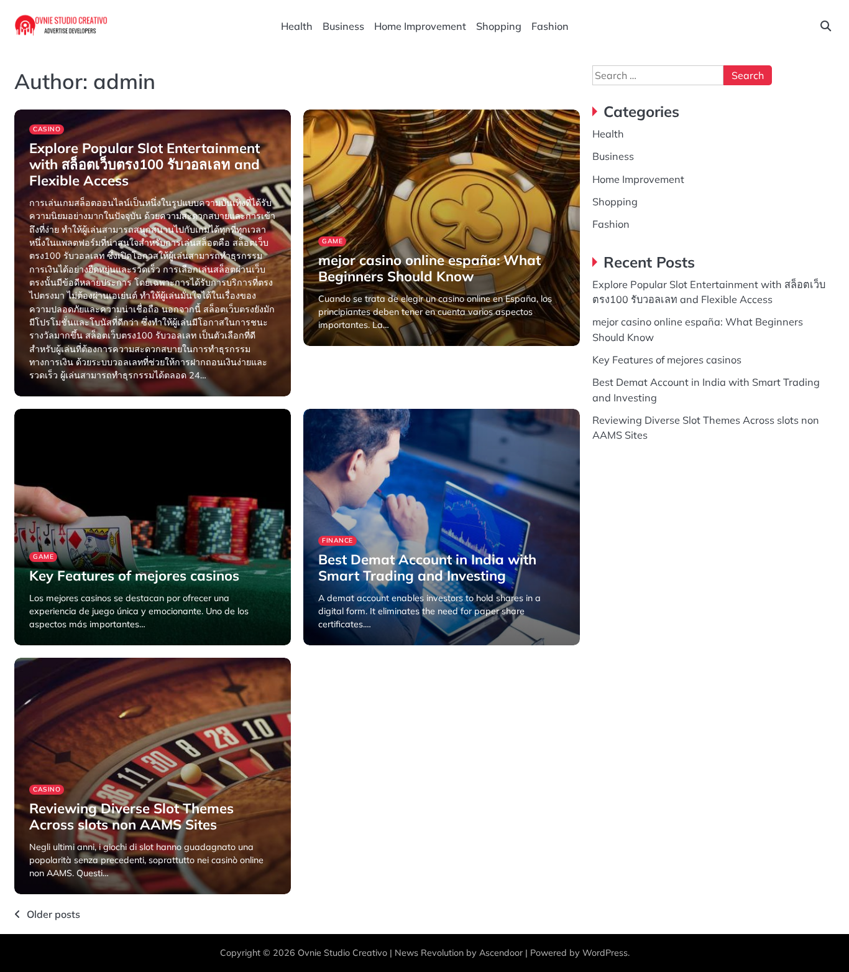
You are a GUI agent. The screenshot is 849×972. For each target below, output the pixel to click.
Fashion (550, 26)
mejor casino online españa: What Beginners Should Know (429, 268)
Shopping (498, 26)
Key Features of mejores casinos (134, 575)
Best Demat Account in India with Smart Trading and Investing (427, 567)
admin (40, 395)
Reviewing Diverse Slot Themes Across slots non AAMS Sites (131, 816)
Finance (337, 540)
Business (343, 26)
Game (332, 241)
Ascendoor (501, 952)
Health (297, 26)
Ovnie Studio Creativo (342, 952)
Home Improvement (420, 26)
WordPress (605, 952)
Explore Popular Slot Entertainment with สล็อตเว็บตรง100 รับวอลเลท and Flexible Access (144, 164)
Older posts (53, 914)
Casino (46, 129)
